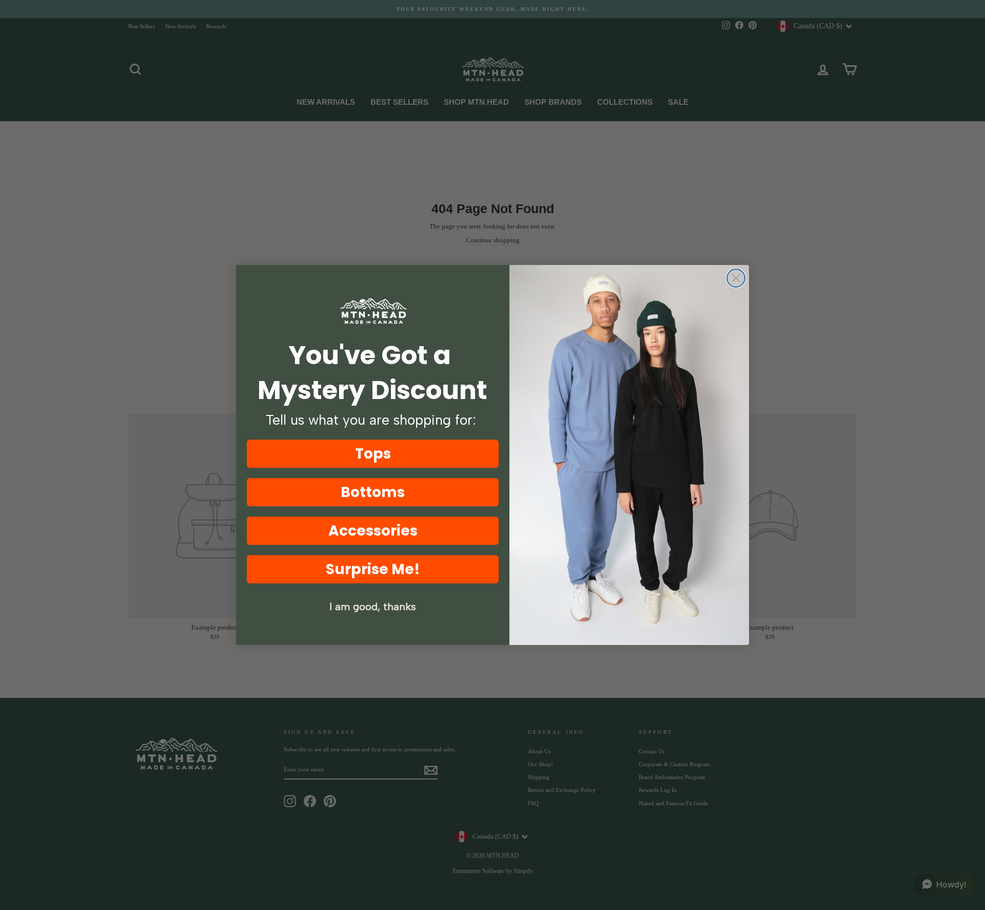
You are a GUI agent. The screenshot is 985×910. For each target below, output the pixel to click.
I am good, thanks (372, 606)
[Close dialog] (736, 278)
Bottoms (373, 492)
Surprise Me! (373, 569)
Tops (373, 454)
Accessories (373, 531)
